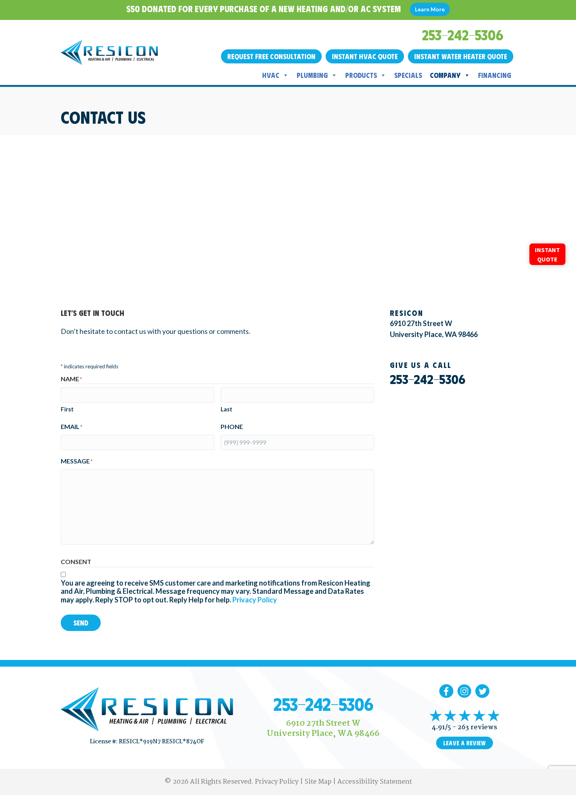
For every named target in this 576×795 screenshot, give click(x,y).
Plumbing (312, 75)
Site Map (317, 782)
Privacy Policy (254, 599)
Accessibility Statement (374, 782)
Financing (494, 75)
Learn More (430, 9)
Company (445, 75)
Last (226, 409)
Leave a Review (464, 742)
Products (361, 75)
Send (80, 622)
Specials (408, 75)
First (67, 409)
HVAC (270, 75)
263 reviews (477, 727)
